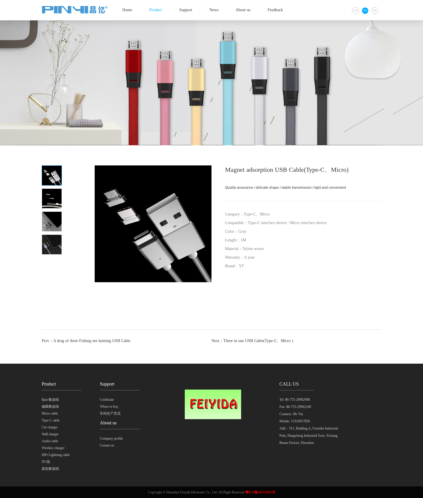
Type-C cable (51, 420)
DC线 (46, 462)
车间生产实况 (110, 413)
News (213, 10)
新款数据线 (50, 469)
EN (365, 10)
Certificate (107, 400)
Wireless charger (53, 448)
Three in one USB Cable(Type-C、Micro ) (258, 341)
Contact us (107, 445)
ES (375, 10)
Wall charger (50, 434)
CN (355, 10)
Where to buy (109, 406)
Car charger (50, 427)
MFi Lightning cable (56, 455)
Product (155, 10)
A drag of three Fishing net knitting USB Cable (91, 341)
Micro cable (50, 413)
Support (185, 10)
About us (243, 10)
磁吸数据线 (50, 406)
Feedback (275, 10)
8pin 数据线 (50, 400)
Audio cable (50, 441)
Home (127, 10)
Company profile (111, 438)
